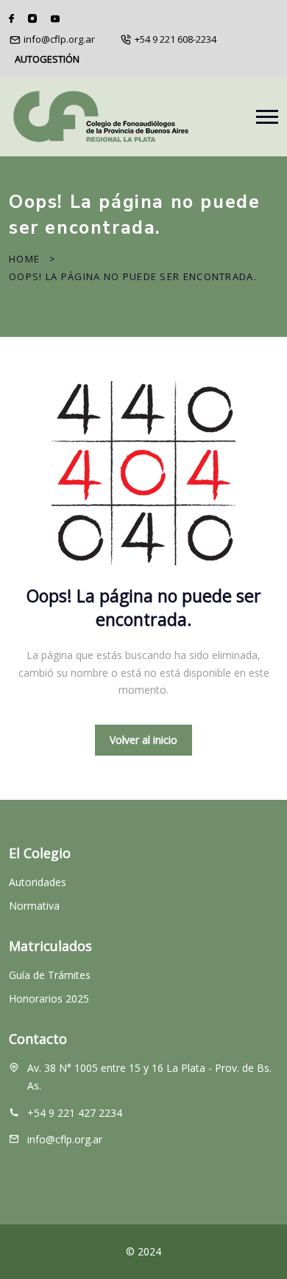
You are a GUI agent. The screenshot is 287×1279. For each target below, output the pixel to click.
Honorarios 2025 (49, 999)
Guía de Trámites (50, 975)
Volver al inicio (143, 740)
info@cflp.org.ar (59, 39)
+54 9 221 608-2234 (175, 39)
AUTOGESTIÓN (47, 59)
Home (24, 258)
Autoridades (37, 882)
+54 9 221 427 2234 (74, 1113)
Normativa (34, 906)
